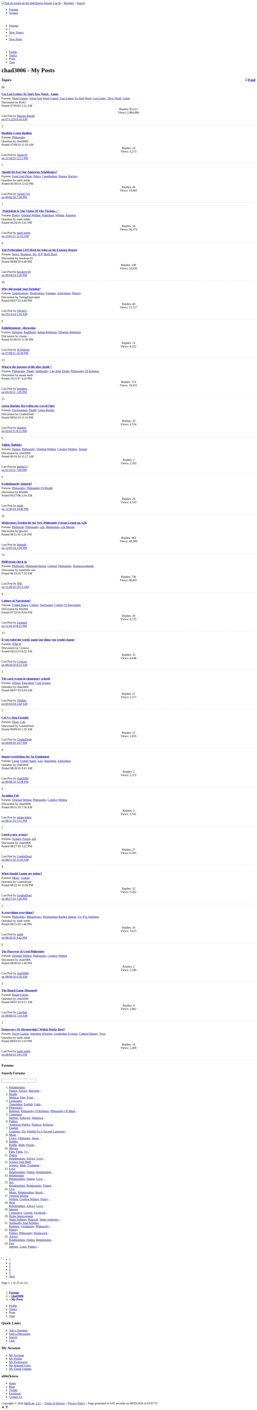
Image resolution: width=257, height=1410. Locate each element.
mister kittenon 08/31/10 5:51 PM (16, 819)
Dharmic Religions (70, 332)
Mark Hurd (50, 254)
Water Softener (18, 1219)
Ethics (37, 176)
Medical (14, 1097)
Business (26, 254)
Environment (19, 410)
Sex (11, 1182)
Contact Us (15, 1397)
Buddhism (30, 332)
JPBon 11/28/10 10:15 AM (15, 585)
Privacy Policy (76, 1403)
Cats (22, 722)
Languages (15, 1101)
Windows (37, 1117)
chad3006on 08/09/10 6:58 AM (15, 975)
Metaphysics (34, 916)
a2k (42, 527)
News (15, 254)
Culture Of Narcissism (67, 605)
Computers (15, 1114)
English (28, 1104)
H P (40, 254)
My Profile (15, 1358)
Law (40, 761)
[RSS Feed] (250, 80)
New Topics (16, 32)
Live (11, 1189)
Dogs (15, 722)
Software (25, 1117)
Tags (12, 62)
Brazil (39, 1192)
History (76, 293)
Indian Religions (47, 332)
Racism (72, 176)
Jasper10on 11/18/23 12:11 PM (15, 156)
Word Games (20, 98)
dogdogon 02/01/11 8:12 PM (14, 429)
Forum (26, 838)
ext (12, 1276)
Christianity (27, 1226)
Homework (40, 1233)
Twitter (13, 1390)
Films (19, 1151)
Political (36, 1124)
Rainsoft (33, 1219)
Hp (34, 254)
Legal (15, 761)
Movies (13, 1148)
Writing (59, 215)
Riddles (13, 1141)
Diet (22, 1097)
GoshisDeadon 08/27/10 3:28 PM (17, 897)
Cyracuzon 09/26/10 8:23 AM (14, 663)
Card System (43, 683)
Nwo (103, 1033)
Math (21, 1145)
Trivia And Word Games (43, 98)
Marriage (34, 1090)
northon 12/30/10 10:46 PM (15, 507)
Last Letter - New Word (107, 98)
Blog (12, 1386)
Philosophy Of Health (40, 488)
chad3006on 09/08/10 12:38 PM (15, 780)
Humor (63, 176)
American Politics (19, 1124)
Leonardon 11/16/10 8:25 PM (14, 624)
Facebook (40, 1212)
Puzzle (30, 1145)
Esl (23, 1131)
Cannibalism (49, 176)
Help (12, 1202)
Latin (37, 1104)
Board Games (20, 994)
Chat (12, 1340)
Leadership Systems (66, 1033)
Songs (35, 1138)
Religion (71, 215)
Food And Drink (22, 176)
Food (30, 1097)
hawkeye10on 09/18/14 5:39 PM (16, 273)
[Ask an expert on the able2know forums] (27, 3)
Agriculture (64, 293)
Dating (13, 1090)
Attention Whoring (41, 1033)
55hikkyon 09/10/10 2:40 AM (14, 702)
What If (16, 644)
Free (11, 1243)
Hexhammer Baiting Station (59, 916)
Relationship (43, 1172)
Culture (33, 605)
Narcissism (46, 605)
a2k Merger (68, 527)
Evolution (33, 1165)
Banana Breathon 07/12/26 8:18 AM (18, 117)
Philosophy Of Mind (62, 1111)
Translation (15, 1104)
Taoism (82, 449)
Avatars (16, 838)
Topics (13, 55)
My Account (16, 1355)
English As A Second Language (46, 1131)
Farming (51, 293)
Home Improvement (21, 1216)
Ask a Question (18, 1330)
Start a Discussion (19, 1333)
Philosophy (18, 137)
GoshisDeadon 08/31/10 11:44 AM (17, 858)
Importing (50, 761)
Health (13, 1094)
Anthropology (20, 293)
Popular (13, 25)
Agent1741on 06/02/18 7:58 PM (16, 195)
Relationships (17, 1087)
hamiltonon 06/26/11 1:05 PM (14, 390)
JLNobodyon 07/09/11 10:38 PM (16, 351)
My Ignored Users (20, 1365)
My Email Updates (20, 1368)
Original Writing (30, 215)
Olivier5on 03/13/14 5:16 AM (14, 312)
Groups (13, 12)
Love (39, 1158)
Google (28, 1212)
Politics (13, 1121)
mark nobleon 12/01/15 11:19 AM (16, 234)
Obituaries (24, 1138)
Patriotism (48, 215)
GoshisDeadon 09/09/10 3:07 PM (17, 741)
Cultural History (88, 1033)
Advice (22, 1090)
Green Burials (46, 410)
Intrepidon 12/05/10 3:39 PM (14, 546)
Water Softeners (49, 1219)
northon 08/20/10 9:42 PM (14, 936)
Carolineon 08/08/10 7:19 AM (14, 1014)
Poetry (16, 215)
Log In (57, 3)
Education (28, 683)
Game (126, 98)
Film (11, 1151)
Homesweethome (83, 566)
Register (69, 3)
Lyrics (12, 1138)
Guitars (25, 877)
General (52, 566)
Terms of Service (55, 1403)
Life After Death (59, 371)
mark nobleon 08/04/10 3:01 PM (16, 1053)
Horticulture (37, 293)
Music (15, 877)
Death (30, 371)
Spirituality (41, 371)
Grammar (14, 1131)
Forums (13, 9)
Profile (13, 52)
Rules (12, 1383)
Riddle (13, 1145)
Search (81, 3)
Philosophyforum (35, 566)
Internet (13, 1117)
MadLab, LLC (33, 1403)
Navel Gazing (20, 1033)
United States (20, 605)
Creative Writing (67, 449)
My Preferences (18, 1362)
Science (13, 1165)
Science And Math (20, 1162)
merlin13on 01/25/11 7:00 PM (14, 468)
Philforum (18, 527)
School (16, 683)
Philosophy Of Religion (85, 371)
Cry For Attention (88, 916)
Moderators (52, 527)
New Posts (15, 39)
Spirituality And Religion (24, 1223)
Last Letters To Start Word (75, 98)
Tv (25, 1151)
